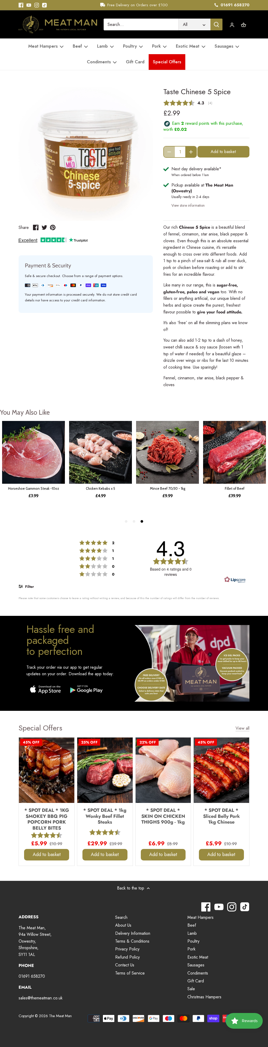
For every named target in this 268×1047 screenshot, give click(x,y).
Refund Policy (127, 957)
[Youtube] (28, 5)
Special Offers (40, 728)
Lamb (192, 933)
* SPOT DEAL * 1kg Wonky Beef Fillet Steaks (104, 816)
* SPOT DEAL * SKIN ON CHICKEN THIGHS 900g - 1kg (163, 816)
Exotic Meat (197, 957)
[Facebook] (21, 5)
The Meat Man (60, 1015)
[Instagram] (36, 5)
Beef (191, 925)
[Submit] (216, 24)
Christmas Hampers (204, 997)
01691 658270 (234, 5)
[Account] (232, 24)
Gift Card (195, 981)
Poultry (193, 941)
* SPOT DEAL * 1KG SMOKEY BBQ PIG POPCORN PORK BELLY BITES (46, 819)
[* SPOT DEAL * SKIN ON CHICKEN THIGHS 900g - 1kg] (163, 770)
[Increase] (191, 151)
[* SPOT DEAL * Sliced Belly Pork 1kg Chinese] (221, 770)
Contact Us (124, 965)
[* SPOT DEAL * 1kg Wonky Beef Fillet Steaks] (105, 770)
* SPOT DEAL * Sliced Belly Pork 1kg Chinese (221, 816)
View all (242, 728)
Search (121, 917)
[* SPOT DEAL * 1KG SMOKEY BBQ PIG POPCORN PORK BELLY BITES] (46, 770)
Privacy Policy (127, 949)
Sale (191, 989)
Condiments (197, 973)
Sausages (195, 965)
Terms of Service (130, 973)
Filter (29, 586)
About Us (123, 925)
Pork (191, 949)
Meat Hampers (200, 917)
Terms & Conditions (132, 941)
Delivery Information (132, 933)
